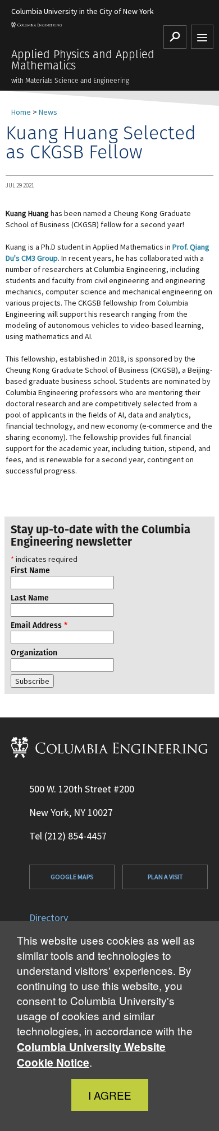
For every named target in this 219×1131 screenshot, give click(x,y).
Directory (48, 917)
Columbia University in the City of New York (82, 11)
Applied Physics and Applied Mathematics (82, 59)
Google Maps (72, 876)
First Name (30, 570)
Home (21, 112)
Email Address (39, 625)
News (48, 112)
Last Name (30, 597)
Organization (34, 652)
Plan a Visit (165, 876)
